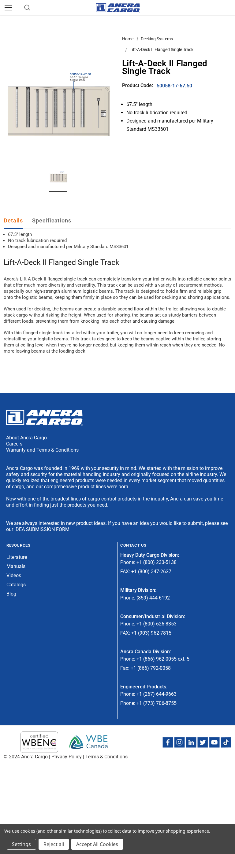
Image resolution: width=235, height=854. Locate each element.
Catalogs (16, 585)
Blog (11, 594)
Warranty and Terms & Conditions (42, 450)
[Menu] (8, 7)
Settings (21, 844)
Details (13, 220)
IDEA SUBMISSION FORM (41, 529)
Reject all (53, 844)
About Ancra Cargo (26, 438)
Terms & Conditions (106, 757)
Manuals (15, 566)
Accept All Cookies (97, 844)
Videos (13, 575)
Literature (16, 557)
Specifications (51, 220)
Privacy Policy (66, 757)
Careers (14, 444)
